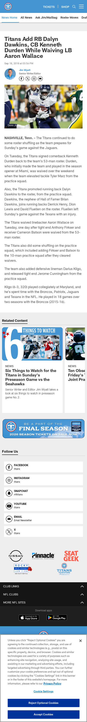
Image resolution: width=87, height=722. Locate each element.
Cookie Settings (43, 691)
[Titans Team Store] (64, 569)
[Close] (80, 640)
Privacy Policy (52, 683)
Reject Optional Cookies (44, 702)
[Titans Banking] (43, 556)
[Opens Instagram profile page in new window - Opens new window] (34, 78)
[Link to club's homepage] (8, 5)
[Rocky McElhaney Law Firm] (22, 569)
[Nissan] (16, 556)
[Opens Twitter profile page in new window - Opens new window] (27, 78)
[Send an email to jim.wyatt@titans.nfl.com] (40, 78)
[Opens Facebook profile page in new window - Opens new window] (21, 78)
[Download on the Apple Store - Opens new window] (29, 618)
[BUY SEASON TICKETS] (43, 429)
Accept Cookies (43, 714)
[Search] (74, 6)
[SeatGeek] (71, 556)
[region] (43, 678)
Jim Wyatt (24, 70)
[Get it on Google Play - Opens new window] (56, 620)
